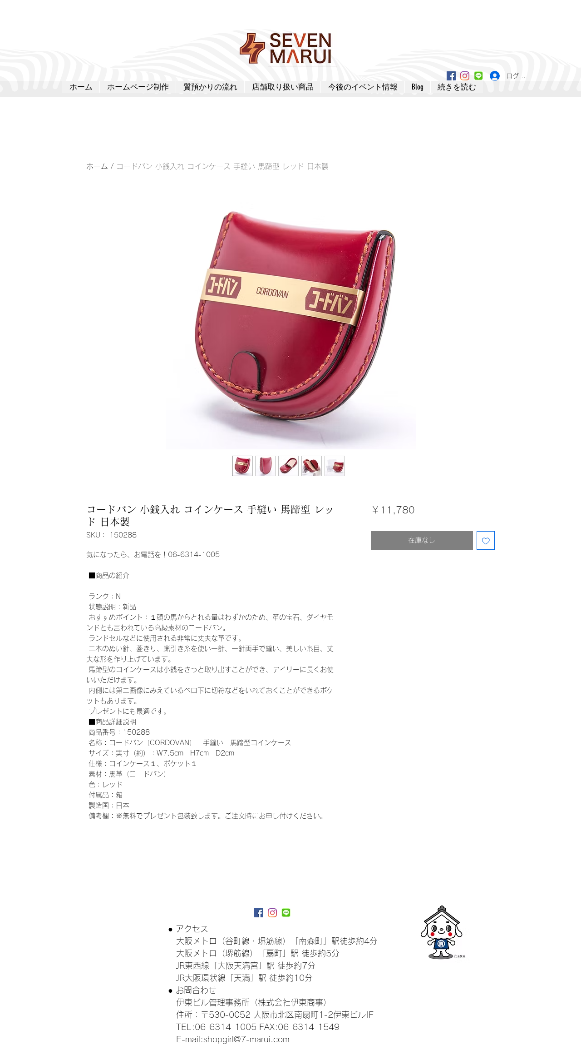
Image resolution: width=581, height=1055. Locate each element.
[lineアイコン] (478, 75)
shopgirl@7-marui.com (246, 1039)
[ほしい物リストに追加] (486, 540)
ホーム (97, 166)
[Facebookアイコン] (451, 75)
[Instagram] (464, 75)
